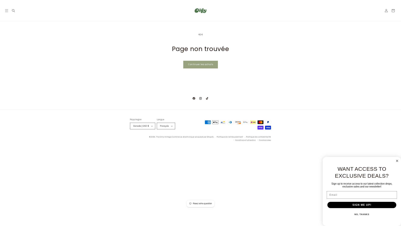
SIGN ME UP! (361, 205)
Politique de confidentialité (258, 137)
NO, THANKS (361, 214)
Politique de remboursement (230, 137)
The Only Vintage (164, 137)
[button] (6, 10)
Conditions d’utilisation (245, 140)
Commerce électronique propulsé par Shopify (193, 137)
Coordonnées (265, 140)
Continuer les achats (200, 64)
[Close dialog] (397, 161)
